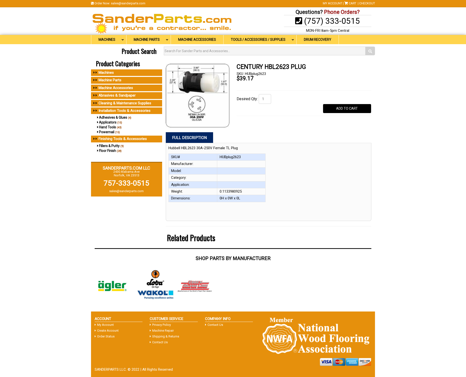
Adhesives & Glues (113, 117)
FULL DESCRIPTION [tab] (189, 137)
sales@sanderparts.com (128, 3)
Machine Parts (110, 80)
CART (352, 3)
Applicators (107, 122)
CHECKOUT (367, 3)
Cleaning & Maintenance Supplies (125, 103)
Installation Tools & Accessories (124, 110)
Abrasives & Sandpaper (117, 95)
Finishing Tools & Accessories (123, 139)
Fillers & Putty (109, 146)
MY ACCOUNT (332, 3)
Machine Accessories (116, 88)
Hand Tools (107, 127)
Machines (106, 72)
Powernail (106, 132)
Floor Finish (107, 151)
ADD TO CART (347, 108)
